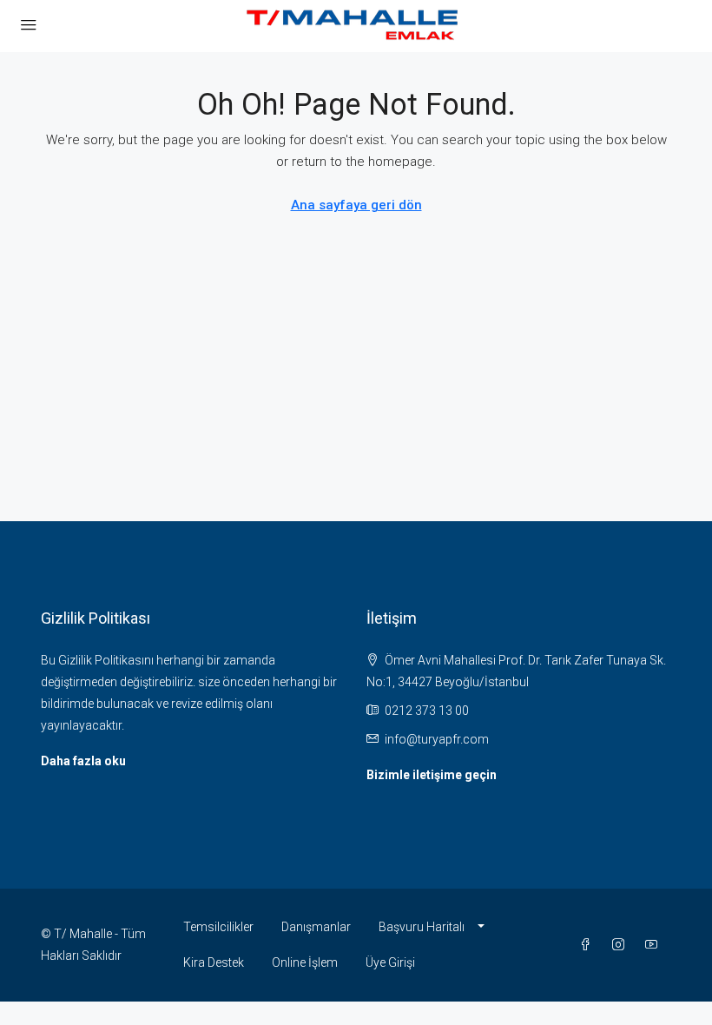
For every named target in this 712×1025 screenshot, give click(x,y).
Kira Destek (213, 962)
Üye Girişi (390, 962)
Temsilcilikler (218, 927)
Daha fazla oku (83, 761)
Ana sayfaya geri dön (356, 205)
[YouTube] (654, 945)
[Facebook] (588, 945)
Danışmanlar (316, 927)
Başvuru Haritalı (422, 927)
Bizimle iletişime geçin (431, 775)
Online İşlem (305, 962)
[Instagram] (621, 945)
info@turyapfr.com (437, 739)
